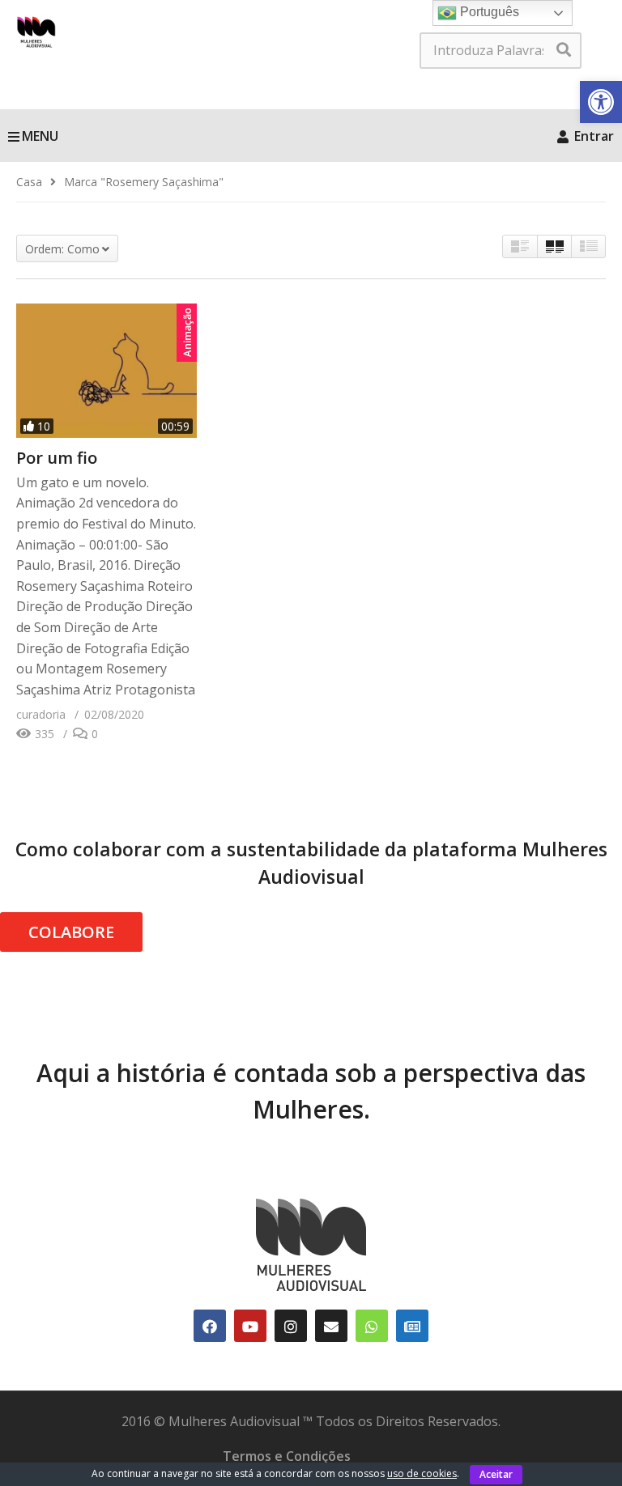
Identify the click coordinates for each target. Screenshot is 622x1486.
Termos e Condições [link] (287, 1456)
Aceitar (496, 1474)
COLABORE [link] (71, 932)
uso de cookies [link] (422, 1473)
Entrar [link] (592, 136)
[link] (601, 102)
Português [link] (488, 12)
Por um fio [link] (56, 458)
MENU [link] (40, 136)
